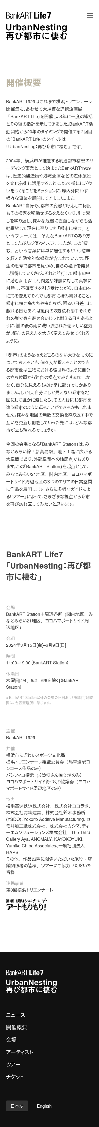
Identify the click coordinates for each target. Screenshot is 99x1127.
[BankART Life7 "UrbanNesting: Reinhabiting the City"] (36, 26)
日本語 (17, 1106)
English (44, 1106)
